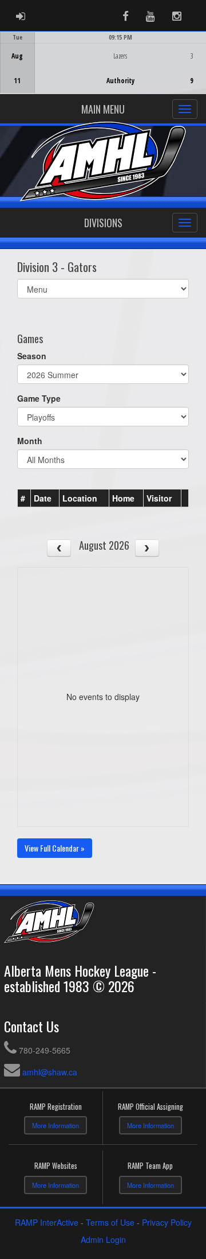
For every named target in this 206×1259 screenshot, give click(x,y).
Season (31, 356)
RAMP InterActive (46, 1222)
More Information (55, 1125)
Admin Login (103, 1239)
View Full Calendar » (55, 848)
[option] (103, 62)
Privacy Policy (167, 1222)
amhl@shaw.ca (49, 1072)
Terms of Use (110, 1222)
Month (29, 440)
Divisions (103, 222)
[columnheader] (24, 498)
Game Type (39, 398)
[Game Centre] (103, 71)
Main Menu (103, 109)
